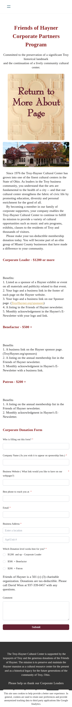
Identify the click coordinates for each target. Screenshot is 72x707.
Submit (36, 627)
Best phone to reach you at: (16, 491)
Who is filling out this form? (17, 439)
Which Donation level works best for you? (24, 549)
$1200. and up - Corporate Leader (24, 554)
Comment (7, 597)
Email (6, 507)
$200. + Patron (15, 568)
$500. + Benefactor (17, 561)
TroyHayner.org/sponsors (28, 303)
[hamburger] (8, 6)
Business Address (11, 524)
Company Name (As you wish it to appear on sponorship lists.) (34, 455)
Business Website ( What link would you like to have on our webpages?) (32, 473)
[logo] (40, 6)
